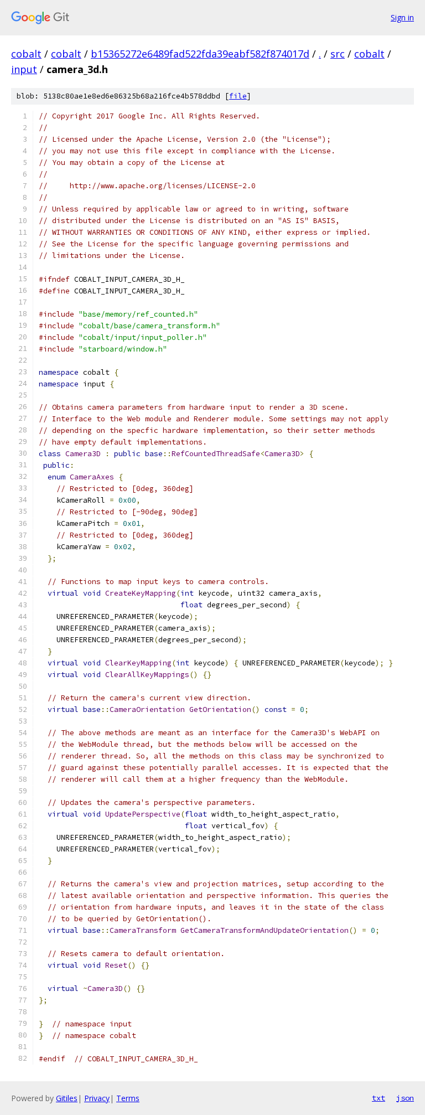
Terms (127, 1098)
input (24, 69)
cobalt (26, 53)
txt (378, 1098)
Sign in (402, 17)
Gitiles (66, 1098)
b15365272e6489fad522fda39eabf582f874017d (200, 53)
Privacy (97, 1098)
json (405, 1098)
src (337, 53)
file (238, 96)
